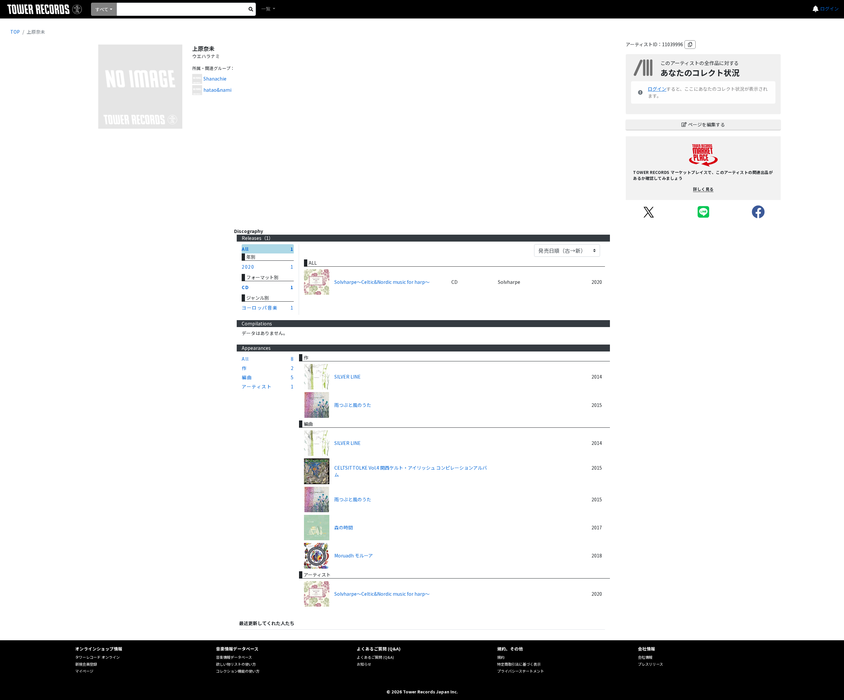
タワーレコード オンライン (97, 657)
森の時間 (343, 527)
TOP (15, 31)
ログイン (829, 8)
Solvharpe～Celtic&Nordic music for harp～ (382, 282)
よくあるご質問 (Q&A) (375, 657)
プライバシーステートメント (520, 671)
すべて (101, 9)
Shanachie (214, 78)
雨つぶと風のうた (352, 405)
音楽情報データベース (234, 657)
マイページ (84, 671)
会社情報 (645, 657)
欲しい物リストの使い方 (236, 664)
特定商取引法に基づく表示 (519, 664)
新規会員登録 (86, 664)
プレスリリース (650, 664)
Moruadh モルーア (353, 555)
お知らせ (364, 664)
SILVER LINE (347, 376)
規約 (500, 657)
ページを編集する (706, 124)
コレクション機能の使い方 (237, 671)
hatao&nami (217, 89)
